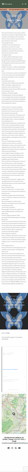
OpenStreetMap (19, 433)
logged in (13, 337)
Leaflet (13, 433)
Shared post (12, 389)
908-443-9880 (19, 439)
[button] (25, 4)
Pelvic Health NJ (14, 15)
